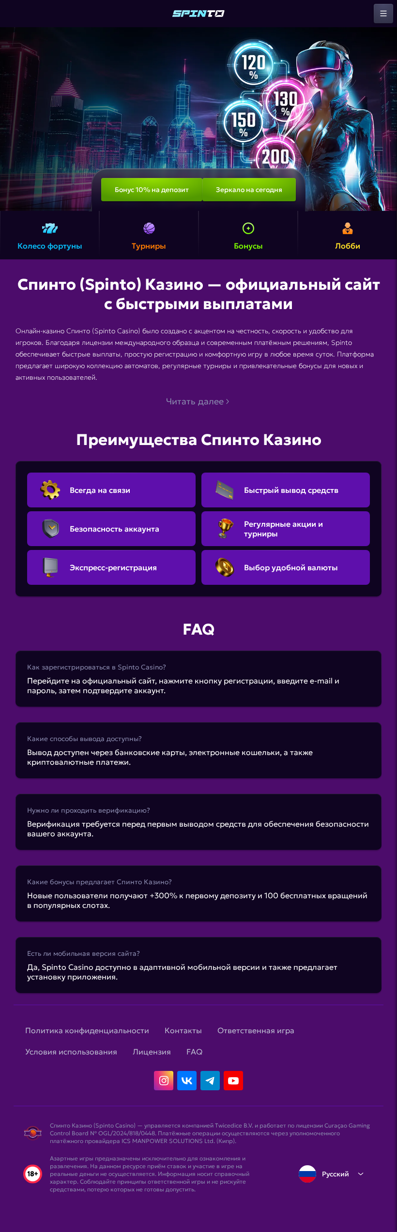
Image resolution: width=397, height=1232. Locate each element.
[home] (198, 13)
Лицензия (152, 1051)
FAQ (194, 1051)
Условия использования (71, 1051)
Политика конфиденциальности (87, 1030)
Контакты (183, 1030)
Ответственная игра (255, 1030)
